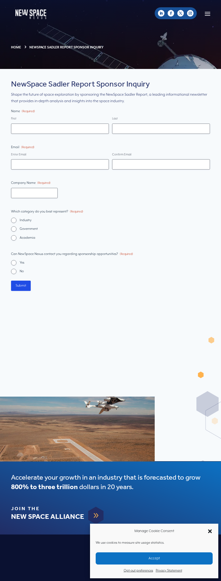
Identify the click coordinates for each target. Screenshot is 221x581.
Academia (27, 238)
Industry (26, 220)
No (22, 271)
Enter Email (18, 154)
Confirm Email (121, 154)
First (13, 118)
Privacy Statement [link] (169, 571)
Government (29, 229)
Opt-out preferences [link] (138, 571)
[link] (161, 13)
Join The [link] (25, 508)
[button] (210, 531)
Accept (154, 558)
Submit (21, 286)
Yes (22, 263)
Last (115, 118)
